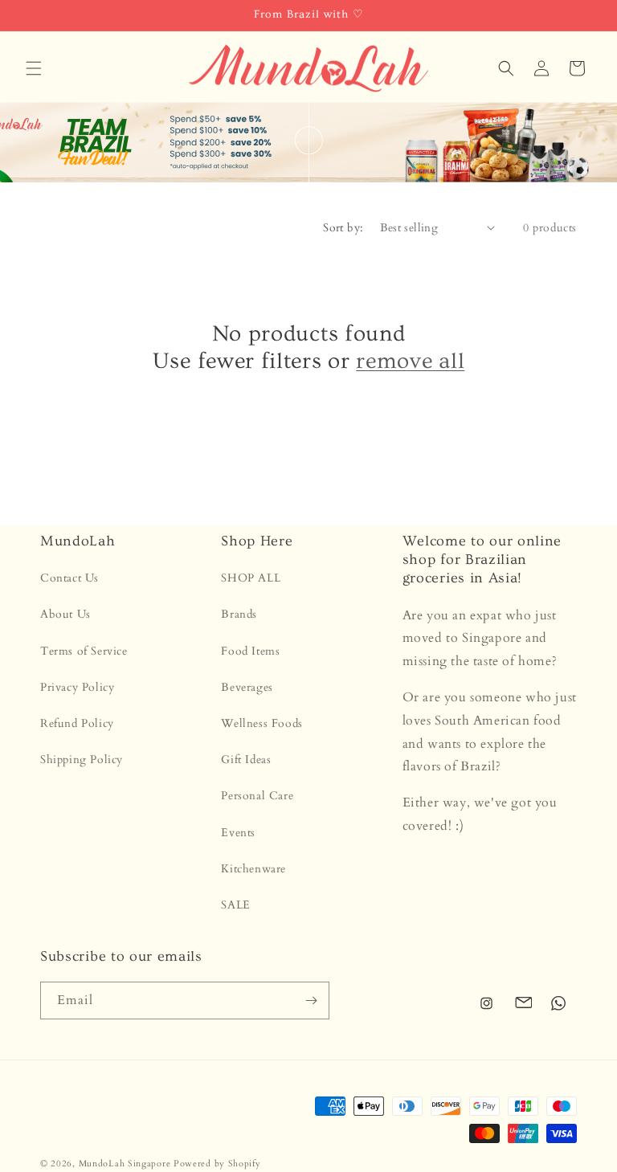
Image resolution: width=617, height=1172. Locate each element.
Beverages (246, 687)
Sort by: (343, 227)
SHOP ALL (250, 578)
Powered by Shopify (217, 1164)
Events (238, 832)
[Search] (506, 68)
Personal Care (257, 795)
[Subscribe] (311, 1000)
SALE (235, 905)
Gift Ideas (246, 759)
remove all (410, 361)
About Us (65, 614)
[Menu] (33, 68)
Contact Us (69, 578)
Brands (239, 614)
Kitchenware (253, 868)
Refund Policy (77, 723)
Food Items (250, 651)
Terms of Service (84, 651)
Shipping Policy (81, 759)
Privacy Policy (77, 687)
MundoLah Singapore (125, 1164)
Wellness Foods (261, 723)
